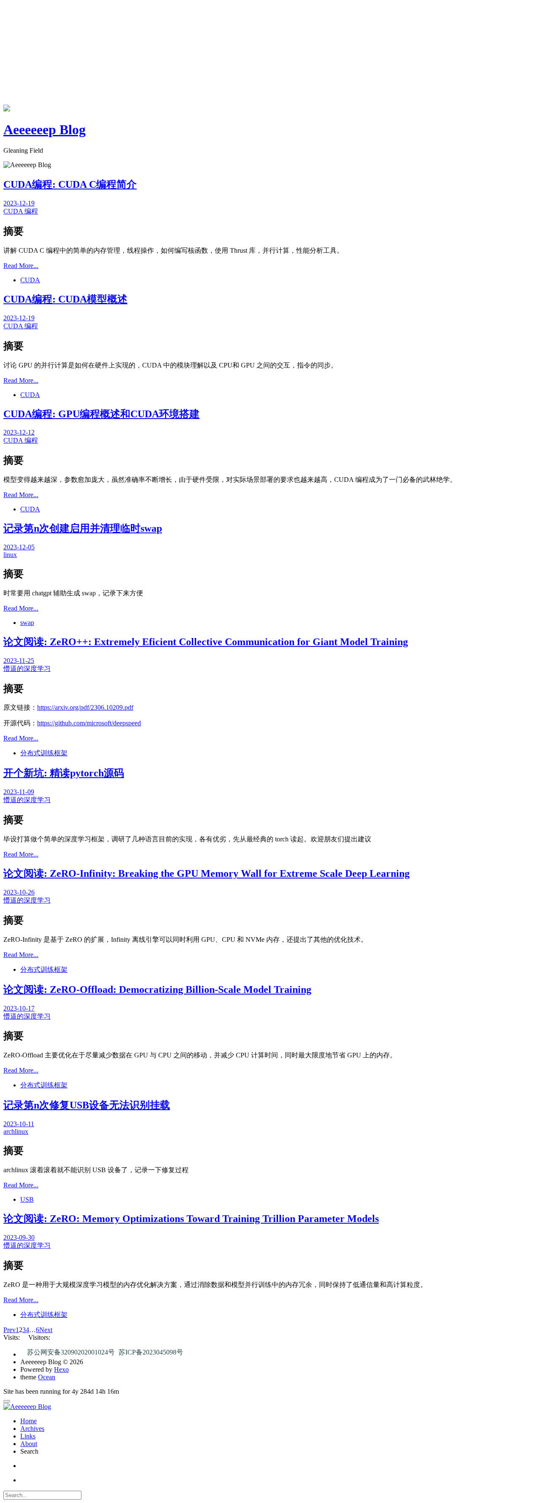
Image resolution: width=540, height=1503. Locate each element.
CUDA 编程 (20, 211)
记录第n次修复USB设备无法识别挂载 (86, 1105)
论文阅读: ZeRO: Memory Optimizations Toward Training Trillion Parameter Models (191, 1218)
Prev (9, 1329)
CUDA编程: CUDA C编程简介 (70, 184)
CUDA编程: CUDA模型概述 (65, 299)
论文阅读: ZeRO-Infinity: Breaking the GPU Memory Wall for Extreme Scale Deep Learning (206, 873)
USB (27, 1199)
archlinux (15, 1131)
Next (45, 1329)
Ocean (46, 1377)
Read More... (20, 265)
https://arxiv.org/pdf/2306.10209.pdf (85, 707)
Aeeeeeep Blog (44, 129)
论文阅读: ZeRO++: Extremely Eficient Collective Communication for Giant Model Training (205, 641)
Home (28, 1421)
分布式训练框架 (44, 753)
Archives (32, 1428)
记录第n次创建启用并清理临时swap (82, 528)
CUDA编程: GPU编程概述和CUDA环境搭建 (101, 413)
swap (27, 622)
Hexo (61, 1369)
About (28, 1443)
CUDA (30, 280)
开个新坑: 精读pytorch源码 (63, 773)
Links (27, 1436)
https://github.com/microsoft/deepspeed (89, 723)
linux (10, 554)
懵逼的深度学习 (27, 668)
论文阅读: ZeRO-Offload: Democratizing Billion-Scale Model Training (157, 989)
